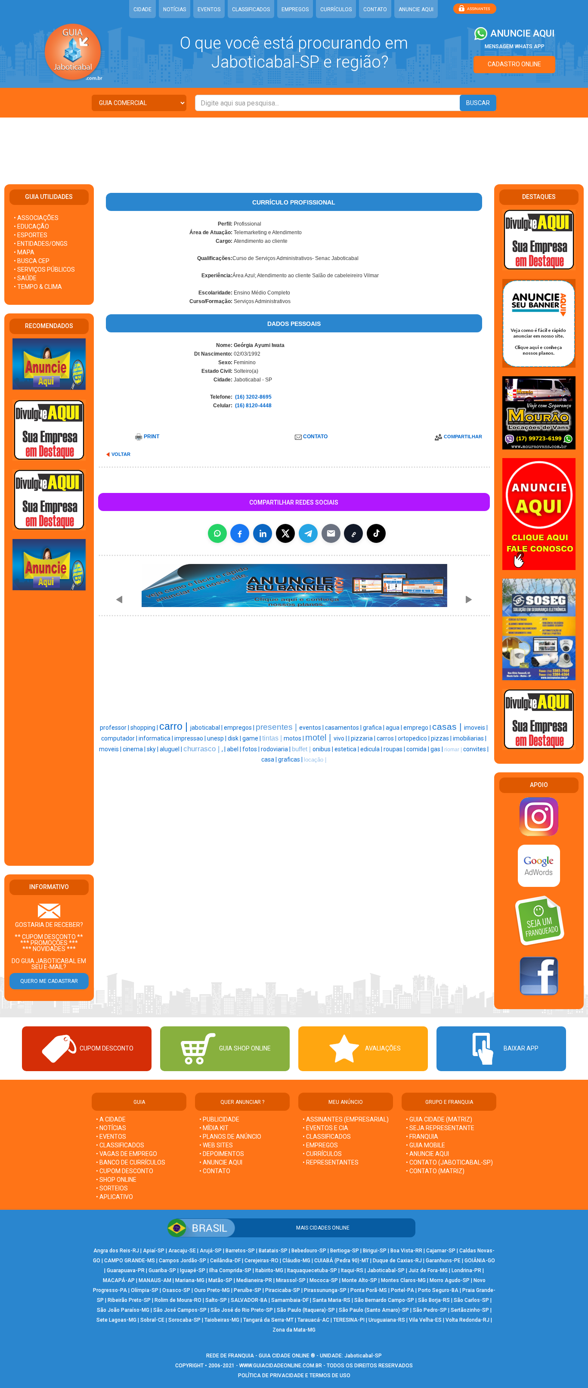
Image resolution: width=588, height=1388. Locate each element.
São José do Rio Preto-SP (241, 1310)
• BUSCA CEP (32, 260)
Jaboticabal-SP (386, 1270)
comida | (418, 749)
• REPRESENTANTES (331, 1162)
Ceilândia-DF (225, 1261)
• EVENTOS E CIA (325, 1128)
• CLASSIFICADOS (120, 1145)
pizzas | (442, 738)
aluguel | (171, 749)
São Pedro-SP (430, 1310)
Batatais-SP (273, 1251)
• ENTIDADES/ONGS (41, 243)
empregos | (240, 727)
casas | (448, 727)
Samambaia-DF (290, 1300)
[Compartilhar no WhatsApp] (217, 533)
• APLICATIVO (114, 1196)
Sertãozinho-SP (470, 1310)
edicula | (372, 749)
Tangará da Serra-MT (268, 1320)
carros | (387, 738)
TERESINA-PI (349, 1320)
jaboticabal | (207, 727)
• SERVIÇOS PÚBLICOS (44, 269)
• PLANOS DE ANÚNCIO (230, 1136)
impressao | (190, 738)
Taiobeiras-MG (221, 1320)
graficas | (291, 759)
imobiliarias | (469, 738)
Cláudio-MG (296, 1261)
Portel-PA (402, 1290)
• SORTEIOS (112, 1188)
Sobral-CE (152, 1320)
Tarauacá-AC (313, 1320)
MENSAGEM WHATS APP (515, 46)
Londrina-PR (466, 1270)
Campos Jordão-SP (182, 1261)
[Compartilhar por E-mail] (331, 533)
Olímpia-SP (144, 1290)
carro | (174, 726)
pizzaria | (364, 738)
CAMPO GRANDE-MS (129, 1261)
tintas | (273, 738)
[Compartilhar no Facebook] (239, 533)
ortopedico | (414, 738)
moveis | (111, 749)
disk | (235, 738)
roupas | (395, 749)
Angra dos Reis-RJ (116, 1251)
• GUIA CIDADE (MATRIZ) (439, 1119)
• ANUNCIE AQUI (220, 1162)
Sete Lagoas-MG (116, 1320)
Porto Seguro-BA (438, 1290)
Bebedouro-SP (308, 1251)
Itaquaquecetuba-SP (312, 1270)
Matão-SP (220, 1280)
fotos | (251, 749)
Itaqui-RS (352, 1270)
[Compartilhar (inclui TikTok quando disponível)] (376, 533)
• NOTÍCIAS (111, 1128)
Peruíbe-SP (247, 1290)
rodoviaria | (276, 749)
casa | (269, 759)
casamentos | (344, 727)
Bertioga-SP (344, 1251)
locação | (315, 759)
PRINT (151, 437)
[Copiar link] (353, 533)
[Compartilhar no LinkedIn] (262, 533)
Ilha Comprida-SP (230, 1270)
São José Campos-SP (180, 1310)
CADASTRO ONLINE (514, 64)
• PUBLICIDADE (219, 1119)
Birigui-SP (375, 1251)
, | (224, 749)
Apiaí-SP (153, 1251)
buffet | (302, 749)
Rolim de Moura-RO (178, 1300)
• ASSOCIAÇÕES (36, 217)
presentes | (277, 726)
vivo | (341, 738)
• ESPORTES (30, 235)
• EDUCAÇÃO (31, 226)
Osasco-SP (176, 1290)
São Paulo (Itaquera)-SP (306, 1310)
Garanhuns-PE (443, 1261)
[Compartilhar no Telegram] (308, 533)
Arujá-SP (211, 1251)
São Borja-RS (434, 1300)
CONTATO (375, 9)
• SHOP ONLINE (116, 1179)
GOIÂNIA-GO (479, 1261)
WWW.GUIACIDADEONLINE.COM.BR (280, 1366)
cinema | (135, 749)
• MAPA (24, 252)
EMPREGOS (295, 9)
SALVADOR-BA (249, 1300)
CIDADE (142, 9)
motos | (294, 738)
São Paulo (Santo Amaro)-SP (374, 1310)
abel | (234, 749)
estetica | (347, 749)
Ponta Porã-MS (368, 1290)
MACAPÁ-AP (119, 1280)
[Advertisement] (294, 145)
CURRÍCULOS (336, 9)
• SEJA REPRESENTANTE (441, 1128)
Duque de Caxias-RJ (397, 1261)
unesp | (217, 738)
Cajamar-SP (440, 1251)
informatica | (156, 738)
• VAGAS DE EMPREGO (126, 1153)
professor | (115, 727)
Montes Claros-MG (403, 1280)
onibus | (323, 749)
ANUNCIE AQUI (416, 9)
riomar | (453, 750)
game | (252, 738)
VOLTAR (120, 454)
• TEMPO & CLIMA (38, 286)
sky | (153, 749)
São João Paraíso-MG (123, 1310)
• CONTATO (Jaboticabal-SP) (449, 1162)
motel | (319, 737)
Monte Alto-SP (359, 1280)
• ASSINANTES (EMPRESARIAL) (346, 1119)
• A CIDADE (111, 1119)
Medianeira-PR (254, 1280)
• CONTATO (214, 1171)
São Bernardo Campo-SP (384, 1300)
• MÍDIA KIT (214, 1128)
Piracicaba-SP (282, 1290)
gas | (437, 749)
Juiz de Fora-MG (428, 1270)
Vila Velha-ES (425, 1320)
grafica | (374, 727)
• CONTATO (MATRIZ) (435, 1171)
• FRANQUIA (422, 1136)
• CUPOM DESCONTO (124, 1171)
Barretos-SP (240, 1251)
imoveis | (476, 727)
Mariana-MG (189, 1280)
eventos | (312, 727)
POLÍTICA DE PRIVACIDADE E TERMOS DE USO (294, 1376)
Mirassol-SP (291, 1280)
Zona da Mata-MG (294, 1330)
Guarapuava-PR (126, 1270)
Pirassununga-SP (325, 1290)
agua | (394, 727)
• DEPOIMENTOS (221, 1153)
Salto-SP (216, 1300)
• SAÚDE (25, 278)
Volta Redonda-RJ (467, 1320)
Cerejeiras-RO (261, 1261)
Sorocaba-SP (184, 1320)
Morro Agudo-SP (450, 1280)
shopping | (144, 727)
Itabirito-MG (269, 1270)
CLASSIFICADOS (251, 9)
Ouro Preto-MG (212, 1290)
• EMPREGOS (320, 1145)
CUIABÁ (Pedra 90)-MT (341, 1261)
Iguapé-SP (192, 1270)
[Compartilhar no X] (285, 533)
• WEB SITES (216, 1145)
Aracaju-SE (182, 1251)
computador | (120, 738)
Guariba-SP (162, 1270)
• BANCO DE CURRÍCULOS (130, 1162)
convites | (476, 749)
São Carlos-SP (471, 1300)
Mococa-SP (323, 1280)
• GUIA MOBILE (425, 1145)
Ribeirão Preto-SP (129, 1300)
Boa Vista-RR (406, 1251)
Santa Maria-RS (331, 1300)
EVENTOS (209, 9)
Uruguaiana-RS (386, 1320)
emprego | (417, 727)
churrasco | (202, 748)
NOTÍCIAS (174, 9)
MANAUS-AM (155, 1280)
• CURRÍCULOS (322, 1153)
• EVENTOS (111, 1136)
